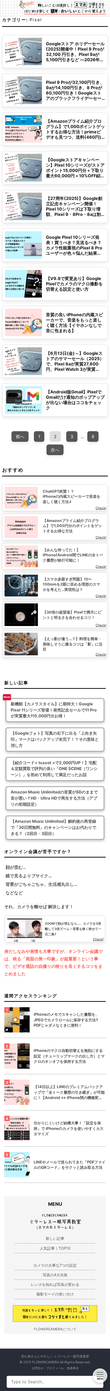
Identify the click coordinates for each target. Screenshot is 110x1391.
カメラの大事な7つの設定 (55, 1265)
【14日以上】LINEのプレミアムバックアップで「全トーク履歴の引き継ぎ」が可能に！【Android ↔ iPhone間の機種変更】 (69, 1092)
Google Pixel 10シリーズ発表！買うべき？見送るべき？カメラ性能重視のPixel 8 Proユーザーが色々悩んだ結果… (74, 245)
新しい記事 (55, 1238)
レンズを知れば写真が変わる (55, 1284)
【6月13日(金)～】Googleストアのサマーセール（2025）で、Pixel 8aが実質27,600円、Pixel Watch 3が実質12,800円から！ (75, 364)
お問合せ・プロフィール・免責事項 (55, 1368)
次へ (55, 449)
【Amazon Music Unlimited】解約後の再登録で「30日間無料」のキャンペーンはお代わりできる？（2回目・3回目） (53, 827)
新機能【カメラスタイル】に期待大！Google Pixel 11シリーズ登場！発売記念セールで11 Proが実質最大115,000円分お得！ (54, 710)
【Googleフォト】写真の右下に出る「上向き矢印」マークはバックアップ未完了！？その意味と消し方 (55, 739)
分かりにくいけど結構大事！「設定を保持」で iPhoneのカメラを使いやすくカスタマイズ (69, 1128)
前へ (20, 436)
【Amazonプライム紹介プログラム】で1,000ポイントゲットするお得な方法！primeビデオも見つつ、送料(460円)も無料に (75, 131)
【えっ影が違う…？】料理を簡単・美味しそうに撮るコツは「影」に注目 (73, 643)
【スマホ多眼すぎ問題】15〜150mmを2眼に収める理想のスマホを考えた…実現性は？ (71, 584)
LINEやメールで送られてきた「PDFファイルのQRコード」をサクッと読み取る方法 (69, 1165)
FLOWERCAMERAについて (55, 1329)
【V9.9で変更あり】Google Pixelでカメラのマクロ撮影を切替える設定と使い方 (74, 284)
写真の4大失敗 (55, 1275)
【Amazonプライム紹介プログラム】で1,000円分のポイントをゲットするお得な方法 (72, 525)
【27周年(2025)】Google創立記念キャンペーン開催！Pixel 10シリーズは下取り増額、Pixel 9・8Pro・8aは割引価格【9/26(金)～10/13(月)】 (74, 212)
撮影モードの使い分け (55, 1294)
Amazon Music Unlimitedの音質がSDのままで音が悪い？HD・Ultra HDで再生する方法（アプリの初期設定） (54, 798)
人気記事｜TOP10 (55, 1248)
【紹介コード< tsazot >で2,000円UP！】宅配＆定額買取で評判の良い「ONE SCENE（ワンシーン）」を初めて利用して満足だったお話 (54, 768)
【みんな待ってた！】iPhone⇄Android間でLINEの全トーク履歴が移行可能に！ (73, 555)
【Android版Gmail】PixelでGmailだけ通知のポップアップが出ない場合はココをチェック (75, 399)
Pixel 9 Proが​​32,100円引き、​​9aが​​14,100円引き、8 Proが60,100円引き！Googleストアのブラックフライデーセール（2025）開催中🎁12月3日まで (75, 96)
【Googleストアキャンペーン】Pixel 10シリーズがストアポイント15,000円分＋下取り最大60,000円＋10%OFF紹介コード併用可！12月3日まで (75, 170)
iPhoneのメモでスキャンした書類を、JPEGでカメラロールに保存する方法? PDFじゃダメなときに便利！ (66, 1019)
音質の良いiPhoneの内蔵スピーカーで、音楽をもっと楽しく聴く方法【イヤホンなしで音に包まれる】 (74, 322)
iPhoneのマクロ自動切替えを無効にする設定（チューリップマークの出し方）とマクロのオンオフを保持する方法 (69, 1055)
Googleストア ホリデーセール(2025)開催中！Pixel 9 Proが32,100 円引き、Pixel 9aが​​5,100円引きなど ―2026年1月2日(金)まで (75, 54)
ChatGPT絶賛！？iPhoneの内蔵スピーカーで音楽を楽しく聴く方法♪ (71, 496)
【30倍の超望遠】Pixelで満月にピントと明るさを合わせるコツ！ (72, 615)
